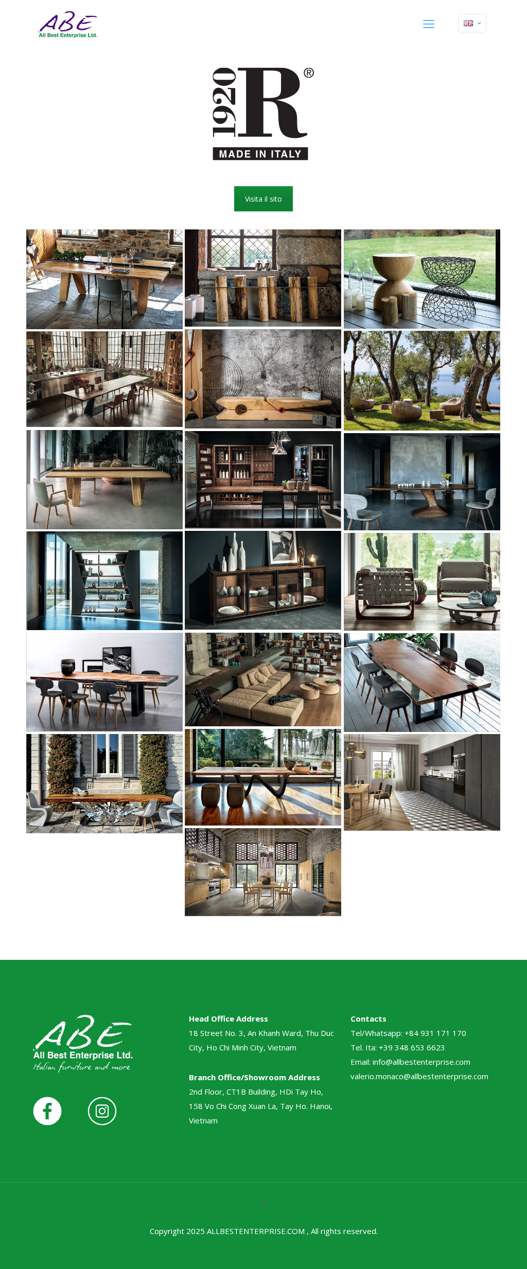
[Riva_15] (422, 682)
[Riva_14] (104, 682)
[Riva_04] (263, 378)
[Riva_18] (422, 782)
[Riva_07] (104, 479)
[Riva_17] (104, 783)
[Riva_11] (104, 580)
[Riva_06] (104, 379)
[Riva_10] (263, 580)
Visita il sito (263, 199)
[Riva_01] (104, 279)
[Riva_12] (422, 582)
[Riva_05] (422, 381)
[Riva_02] (263, 278)
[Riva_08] (263, 480)
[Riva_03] (422, 279)
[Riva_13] (263, 679)
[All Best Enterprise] (67, 23)
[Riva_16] (263, 777)
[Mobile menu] (428, 23)
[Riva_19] (263, 872)
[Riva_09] (422, 481)
